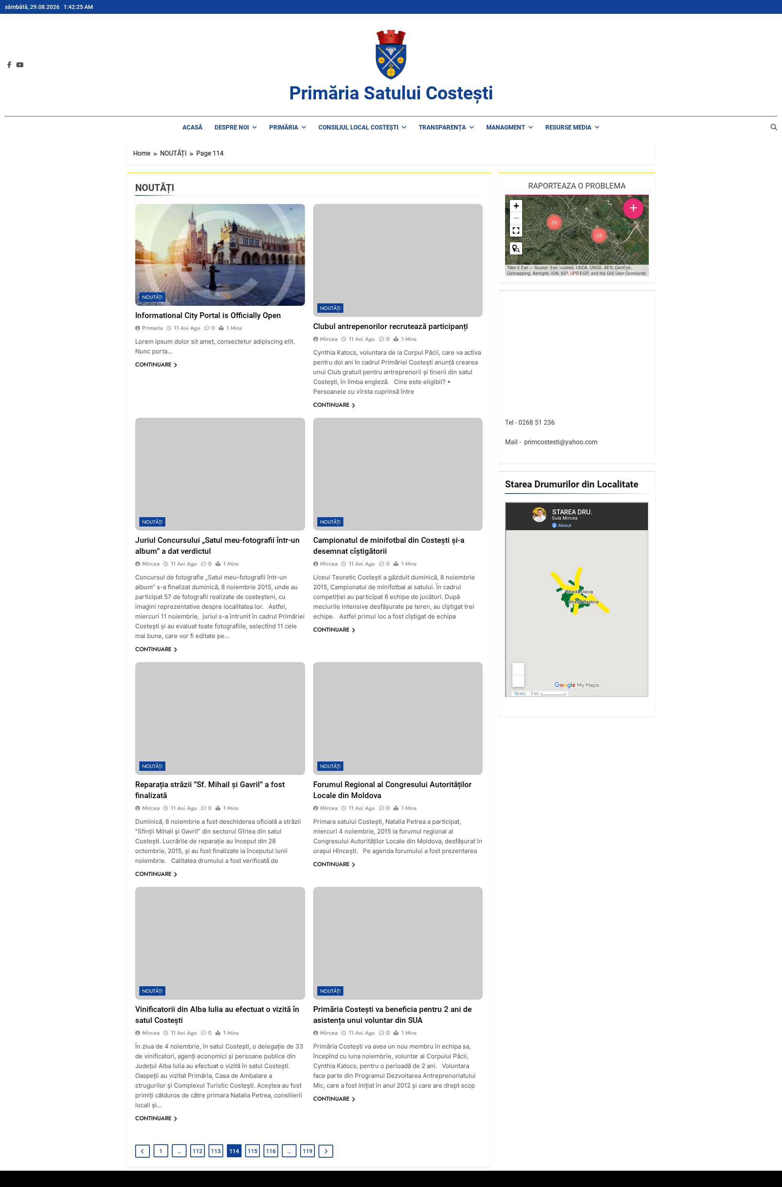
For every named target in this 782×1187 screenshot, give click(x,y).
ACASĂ (192, 127)
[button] (599, 235)
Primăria (283, 127)
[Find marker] (516, 248)
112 (197, 1151)
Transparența (442, 127)
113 (216, 1151)
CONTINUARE (153, 364)
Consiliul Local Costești (358, 127)
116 (271, 1151)
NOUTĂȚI (152, 297)
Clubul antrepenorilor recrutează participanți (390, 326)
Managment (505, 127)
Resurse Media (568, 127)
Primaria (152, 328)
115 (252, 1151)
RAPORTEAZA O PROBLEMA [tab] (577, 186)
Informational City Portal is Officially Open (208, 315)
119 (307, 1151)
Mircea (329, 339)
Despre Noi (232, 127)
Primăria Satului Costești (391, 93)
